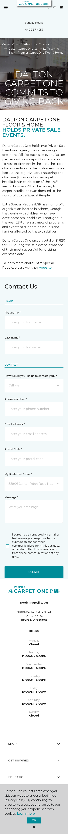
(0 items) (61, 7)
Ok (34, 820)
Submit (34, 572)
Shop (12, 743)
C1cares (44, 44)
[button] (47, 7)
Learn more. (26, 813)
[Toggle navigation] (5, 7)
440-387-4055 (34, 29)
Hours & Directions (34, 619)
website (45, 267)
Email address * (15, 424)
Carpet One (10, 44)
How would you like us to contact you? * (31, 376)
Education (17, 777)
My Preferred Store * (18, 474)
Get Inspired (18, 760)
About (28, 44)
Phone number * (16, 399)
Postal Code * (13, 449)
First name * (13, 312)
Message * (11, 497)
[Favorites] (54, 7)
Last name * (12, 337)
